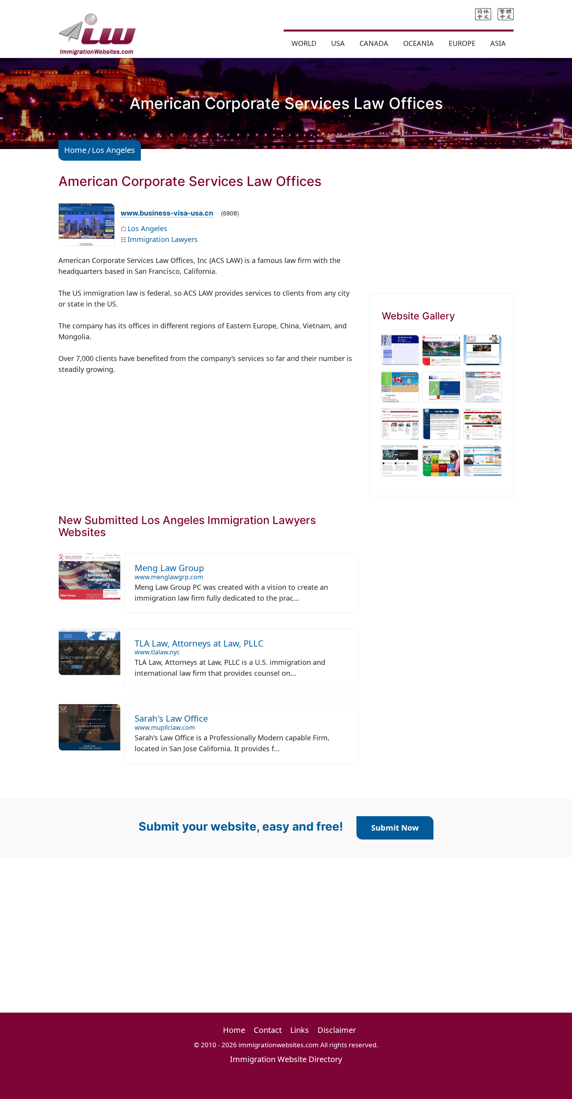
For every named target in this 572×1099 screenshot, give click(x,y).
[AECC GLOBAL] (441, 460)
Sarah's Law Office (171, 718)
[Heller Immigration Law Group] (400, 460)
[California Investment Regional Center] (482, 386)
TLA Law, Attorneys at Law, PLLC (199, 643)
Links (299, 1030)
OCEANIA (418, 43)
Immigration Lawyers (163, 239)
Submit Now (395, 827)
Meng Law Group (169, 567)
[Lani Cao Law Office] (441, 423)
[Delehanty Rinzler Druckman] (400, 349)
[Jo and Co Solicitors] (482, 349)
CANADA (374, 43)
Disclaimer (337, 1030)
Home (75, 150)
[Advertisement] (208, 438)
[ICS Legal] (400, 423)
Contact (268, 1030)
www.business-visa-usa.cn (167, 213)
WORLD (303, 43)
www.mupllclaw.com (165, 727)
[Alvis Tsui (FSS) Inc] (482, 423)
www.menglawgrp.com (169, 577)
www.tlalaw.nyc (157, 652)
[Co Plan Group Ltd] (441, 386)
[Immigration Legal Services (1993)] (441, 349)
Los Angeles (113, 150)
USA (338, 43)
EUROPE (462, 43)
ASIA (498, 43)
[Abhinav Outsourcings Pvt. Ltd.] (482, 460)
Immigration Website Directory (286, 1059)
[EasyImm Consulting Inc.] (400, 386)
